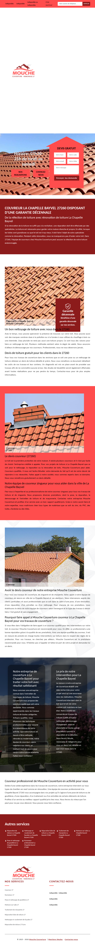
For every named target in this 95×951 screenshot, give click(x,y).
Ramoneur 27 (65, 31)
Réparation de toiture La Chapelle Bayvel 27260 (13, 833)
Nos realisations (20, 173)
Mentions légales (55, 940)
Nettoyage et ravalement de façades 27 (74, 110)
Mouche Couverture (37, 940)
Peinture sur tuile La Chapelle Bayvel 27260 (83, 833)
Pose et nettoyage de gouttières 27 (73, 47)
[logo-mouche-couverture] (23, 873)
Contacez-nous (41, 173)
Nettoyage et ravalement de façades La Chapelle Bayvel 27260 (31, 834)
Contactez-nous (71, 940)
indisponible (9, 4)
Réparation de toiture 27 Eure (71, 126)
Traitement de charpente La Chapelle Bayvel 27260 (64, 834)
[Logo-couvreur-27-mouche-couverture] (23, 70)
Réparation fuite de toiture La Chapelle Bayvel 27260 (48, 833)
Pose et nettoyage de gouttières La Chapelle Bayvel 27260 (13, 844)
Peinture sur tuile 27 (67, 63)
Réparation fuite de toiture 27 (71, 94)
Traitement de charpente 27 (70, 78)
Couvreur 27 (65, 15)
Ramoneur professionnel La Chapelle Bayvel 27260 (29, 844)
